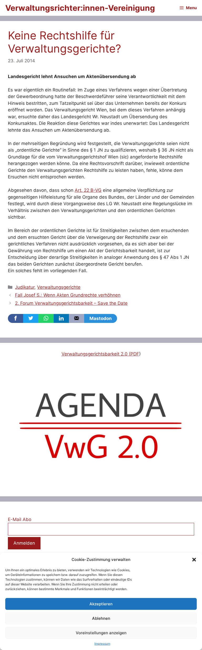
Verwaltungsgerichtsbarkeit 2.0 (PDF (100, 354)
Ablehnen (101, 618)
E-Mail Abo (19, 519)
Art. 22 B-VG (88, 190)
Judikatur (24, 287)
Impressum (102, 644)
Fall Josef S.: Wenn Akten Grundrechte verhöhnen (67, 295)
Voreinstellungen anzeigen (101, 632)
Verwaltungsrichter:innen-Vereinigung (80, 8)
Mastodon (100, 318)
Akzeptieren (101, 603)
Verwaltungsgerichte (58, 287)
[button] (194, 559)
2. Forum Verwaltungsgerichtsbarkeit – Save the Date (71, 303)
